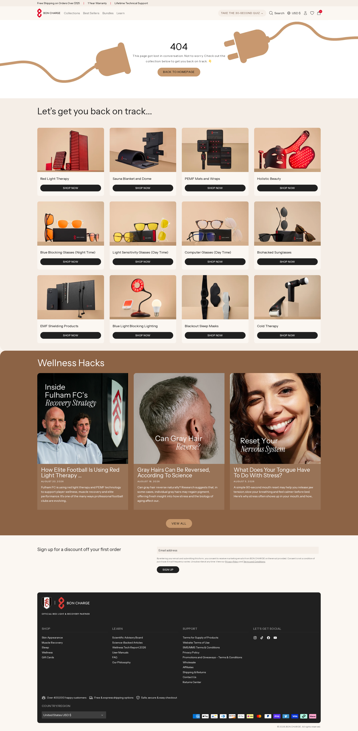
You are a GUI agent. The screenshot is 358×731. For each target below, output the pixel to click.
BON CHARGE (293, 726)
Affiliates (188, 667)
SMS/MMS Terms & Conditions (201, 647)
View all (179, 523)
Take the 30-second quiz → (242, 13)
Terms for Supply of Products (200, 637)
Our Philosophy (121, 662)
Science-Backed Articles (127, 642)
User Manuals (120, 652)
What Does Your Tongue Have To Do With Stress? (272, 472)
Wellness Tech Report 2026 (129, 647)
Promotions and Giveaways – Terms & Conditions (212, 657)
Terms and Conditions (254, 561)
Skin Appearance (52, 637)
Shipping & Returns (194, 672)
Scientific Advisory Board (127, 637)
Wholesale (189, 662)
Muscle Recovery (52, 642)
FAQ (114, 657)
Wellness (47, 652)
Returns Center (192, 682)
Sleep (45, 647)
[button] (71, 13)
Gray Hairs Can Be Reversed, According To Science (173, 472)
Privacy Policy (232, 561)
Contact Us (189, 677)
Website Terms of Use (196, 642)
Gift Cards (48, 657)
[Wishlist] (312, 13)
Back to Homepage (179, 72)
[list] (179, 235)
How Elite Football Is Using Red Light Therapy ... (80, 472)
